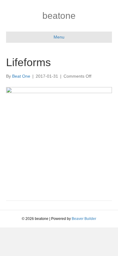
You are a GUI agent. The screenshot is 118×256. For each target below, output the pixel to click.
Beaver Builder (84, 219)
